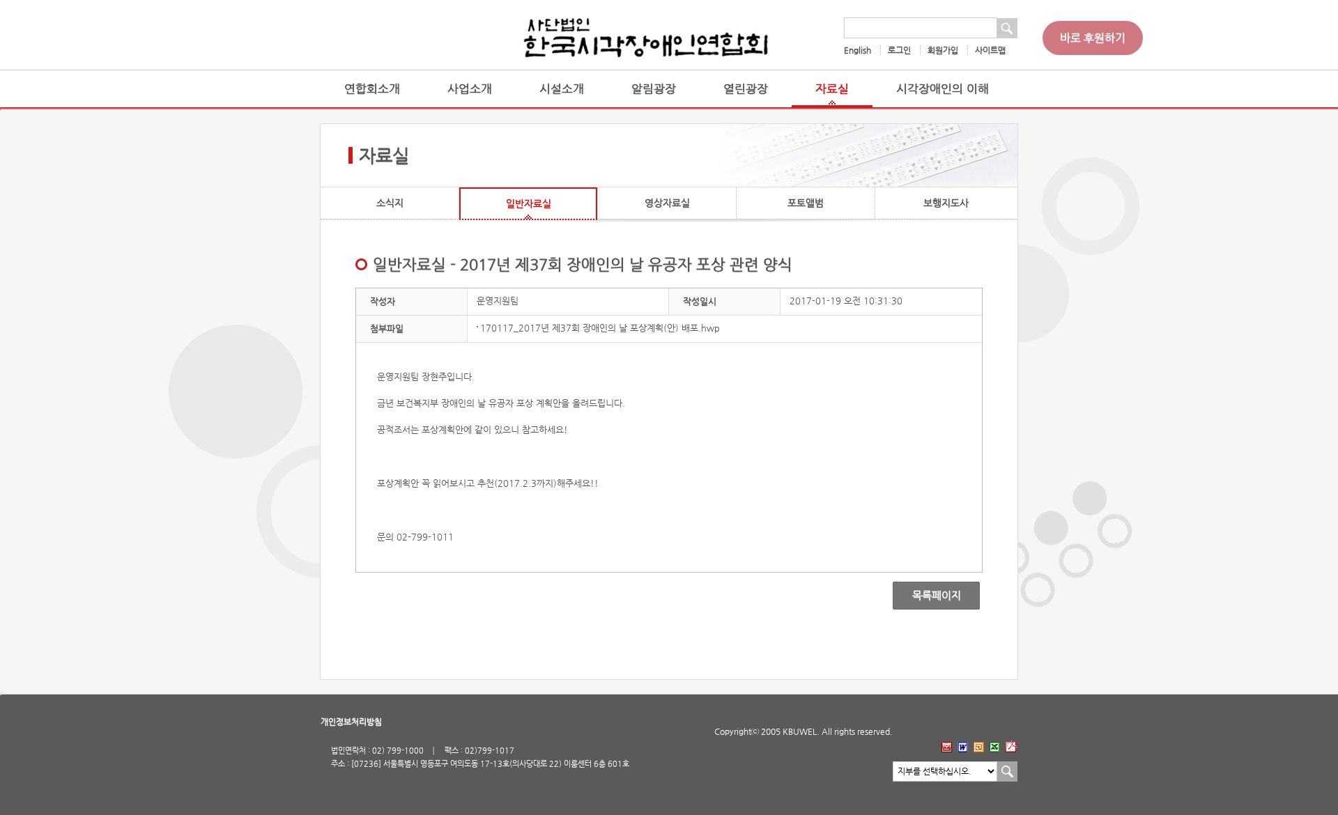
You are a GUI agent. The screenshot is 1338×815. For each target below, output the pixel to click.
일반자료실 (528, 203)
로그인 (899, 50)
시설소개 (561, 88)
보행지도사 (946, 202)
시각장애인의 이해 (942, 88)
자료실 (832, 88)
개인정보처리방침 (351, 722)
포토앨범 (805, 202)
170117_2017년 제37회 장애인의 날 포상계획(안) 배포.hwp (600, 328)
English (857, 50)
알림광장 (653, 88)
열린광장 (745, 88)
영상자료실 (667, 202)
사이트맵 (990, 50)
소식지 (389, 202)
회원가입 (943, 50)
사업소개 (469, 88)
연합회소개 (372, 88)
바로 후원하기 (1092, 38)
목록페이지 (926, 595)
